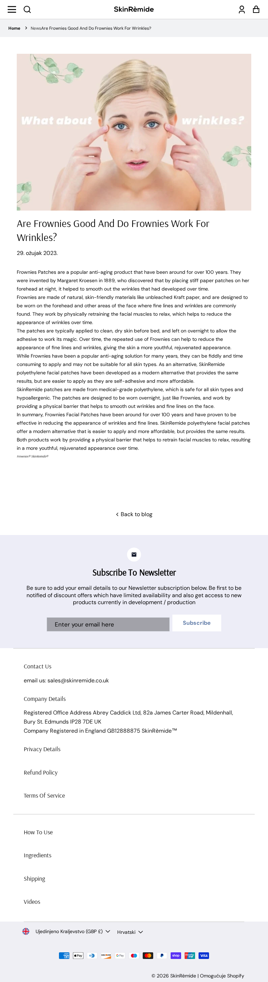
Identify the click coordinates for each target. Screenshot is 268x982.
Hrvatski (126, 932)
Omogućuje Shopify (222, 976)
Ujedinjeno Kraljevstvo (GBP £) (69, 931)
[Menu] (14, 9)
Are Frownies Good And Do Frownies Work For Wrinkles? (96, 28)
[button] (27, 9)
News (36, 28)
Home (14, 28)
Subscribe (197, 622)
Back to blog (135, 514)
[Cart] (254, 9)
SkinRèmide (183, 976)
